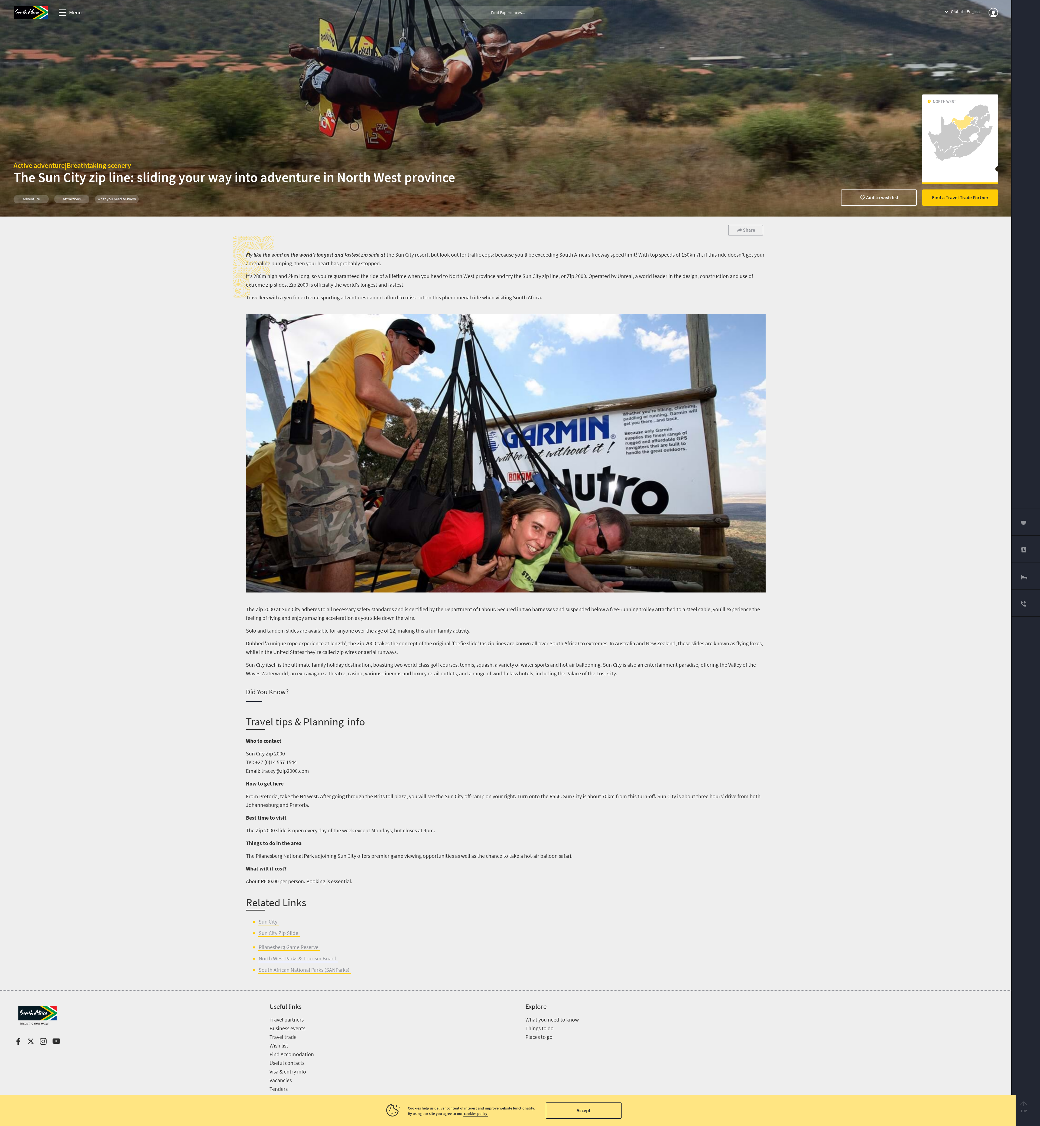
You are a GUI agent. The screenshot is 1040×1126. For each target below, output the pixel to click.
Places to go (538, 1036)
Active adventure (39, 165)
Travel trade (283, 1036)
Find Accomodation (291, 1054)
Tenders (278, 1088)
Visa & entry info (287, 1071)
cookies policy (475, 1113)
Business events (287, 1028)
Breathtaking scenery (99, 165)
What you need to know (552, 1019)
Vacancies (280, 1080)
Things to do (539, 1028)
